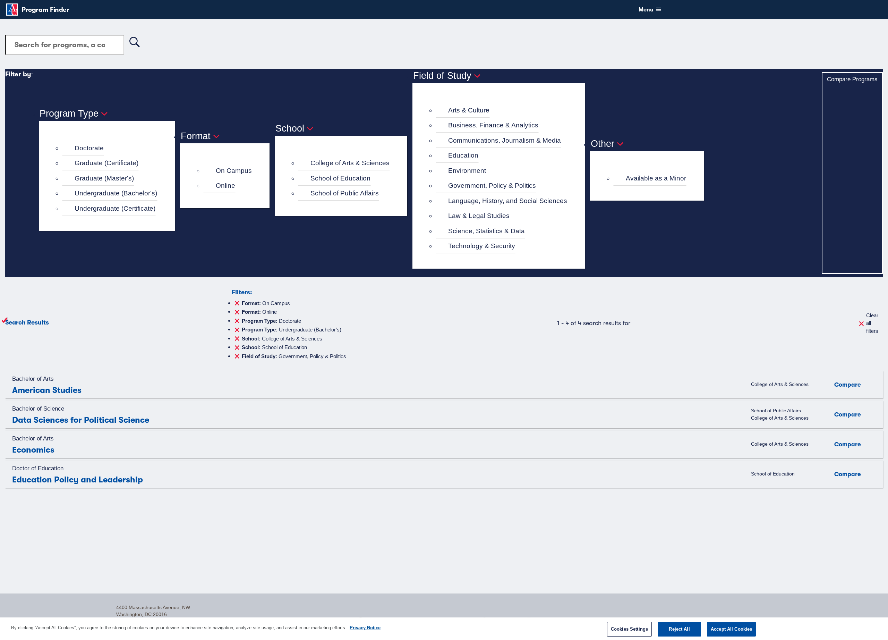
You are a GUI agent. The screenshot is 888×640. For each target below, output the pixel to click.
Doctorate (89, 148)
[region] (444, 628)
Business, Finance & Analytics (493, 125)
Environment (467, 170)
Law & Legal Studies (479, 215)
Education (463, 155)
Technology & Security (481, 246)
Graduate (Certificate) (106, 163)
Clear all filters (872, 323)
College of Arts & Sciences (350, 163)
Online (225, 185)
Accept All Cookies (731, 629)
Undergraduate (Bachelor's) (116, 193)
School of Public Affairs (344, 193)
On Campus (234, 170)
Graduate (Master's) (104, 178)
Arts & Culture (468, 110)
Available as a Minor (656, 178)
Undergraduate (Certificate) (115, 208)
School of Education (340, 178)
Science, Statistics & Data (486, 231)
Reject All (679, 629)
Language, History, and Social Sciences (507, 200)
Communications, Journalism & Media (504, 140)
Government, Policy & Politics (492, 185)
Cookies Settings (629, 629)
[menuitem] (109, 148)
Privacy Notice (365, 627)
